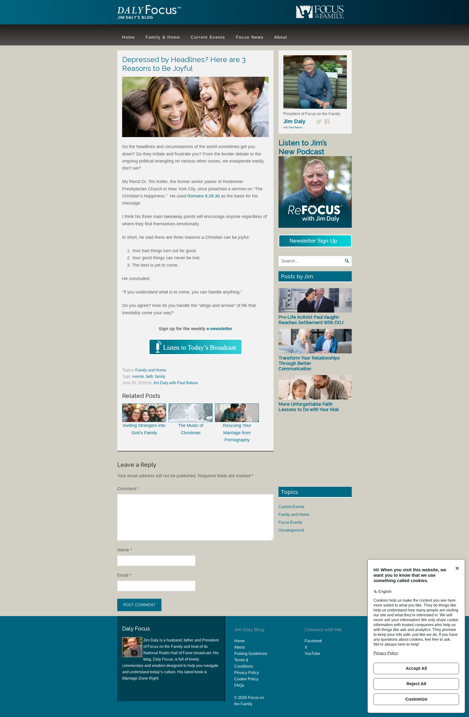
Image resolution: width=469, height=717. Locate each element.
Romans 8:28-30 (203, 196)
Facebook (313, 641)
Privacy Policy (246, 673)
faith (149, 376)
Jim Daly (149, 13)
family (160, 376)
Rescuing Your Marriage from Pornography (237, 432)
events (138, 376)
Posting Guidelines (250, 654)
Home (239, 641)
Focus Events (290, 522)
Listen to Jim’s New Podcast (302, 147)
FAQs (239, 685)
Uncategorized (291, 530)
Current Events (291, 507)
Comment (128, 488)
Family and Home (150, 370)
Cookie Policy (246, 679)
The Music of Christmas (190, 429)
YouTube (312, 654)
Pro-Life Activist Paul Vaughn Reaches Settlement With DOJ (310, 320)
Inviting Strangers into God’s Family (144, 429)
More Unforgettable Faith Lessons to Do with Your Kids (308, 407)
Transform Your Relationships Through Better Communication (309, 363)
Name (124, 549)
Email (124, 575)
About (239, 647)
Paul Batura (295, 127)
